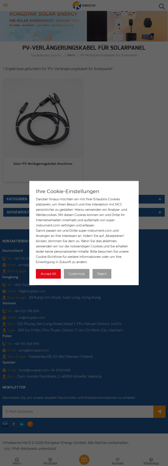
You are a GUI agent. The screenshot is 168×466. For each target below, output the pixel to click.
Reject (102, 274)
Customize (77, 274)
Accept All (48, 274)
